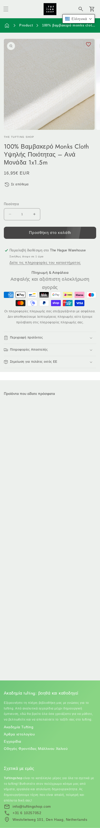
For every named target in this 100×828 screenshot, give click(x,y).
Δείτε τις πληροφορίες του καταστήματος (45, 262)
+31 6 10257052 (27, 813)
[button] (6, 9)
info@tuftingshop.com (32, 806)
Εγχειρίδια (12, 741)
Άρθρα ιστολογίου (19, 734)
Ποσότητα (11, 204)
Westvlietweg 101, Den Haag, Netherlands (50, 819)
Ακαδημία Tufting (19, 727)
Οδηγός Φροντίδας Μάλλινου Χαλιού (36, 749)
